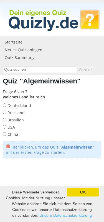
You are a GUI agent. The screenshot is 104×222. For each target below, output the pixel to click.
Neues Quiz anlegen (23, 49)
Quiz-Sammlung (20, 57)
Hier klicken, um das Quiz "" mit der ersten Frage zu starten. (50, 149)
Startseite (13, 42)
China (12, 134)
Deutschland (18, 105)
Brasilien (15, 120)
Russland (15, 112)
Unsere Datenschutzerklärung (65, 215)
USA (10, 127)
